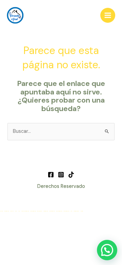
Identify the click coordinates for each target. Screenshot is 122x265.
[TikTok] (71, 175)
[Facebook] (51, 175)
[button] (107, 250)
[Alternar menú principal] (107, 15)
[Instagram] (61, 175)
